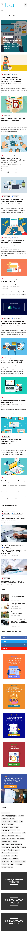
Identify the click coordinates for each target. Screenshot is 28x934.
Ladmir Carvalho (7, 864)
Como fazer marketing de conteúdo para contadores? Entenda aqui (19, 605)
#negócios (11, 835)
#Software (5, 844)
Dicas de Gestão (7, 853)
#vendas (23, 847)
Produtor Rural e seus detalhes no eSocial (17, 612)
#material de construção (15, 833)
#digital (15, 821)
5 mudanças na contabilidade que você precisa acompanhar (13, 482)
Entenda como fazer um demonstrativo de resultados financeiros (12, 42)
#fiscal (16, 827)
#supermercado (16, 844)
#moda (4, 835)
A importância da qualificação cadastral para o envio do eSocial (13, 322)
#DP (21, 821)
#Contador (21, 815)
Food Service (6, 858)
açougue (4, 850)
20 (19, 497)
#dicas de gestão (7, 821)
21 (21, 497)
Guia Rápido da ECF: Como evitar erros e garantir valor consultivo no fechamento (12, 581)
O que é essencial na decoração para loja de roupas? (17, 596)
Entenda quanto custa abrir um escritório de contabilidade (12, 242)
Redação (4, 485)
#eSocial (10, 824)
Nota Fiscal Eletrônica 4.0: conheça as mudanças (11, 283)
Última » (17, 499)
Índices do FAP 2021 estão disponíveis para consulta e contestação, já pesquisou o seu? (19, 622)
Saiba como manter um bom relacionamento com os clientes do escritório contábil (13, 160)
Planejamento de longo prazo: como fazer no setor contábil (12, 200)
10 (16, 497)
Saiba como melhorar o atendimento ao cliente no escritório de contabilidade (11, 79)
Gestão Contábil (5, 861)
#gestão (6, 830)
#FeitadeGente (7, 827)
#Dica (12, 818)
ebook (16, 852)
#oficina (18, 835)
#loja (18, 830)
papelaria (4, 867)
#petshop (12, 838)
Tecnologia (10, 867)
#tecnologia (6, 847)
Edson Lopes (7, 46)
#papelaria (5, 838)
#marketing (4, 832)
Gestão (15, 859)
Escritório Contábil (6, 855)
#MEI (24, 832)
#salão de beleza (6, 841)
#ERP (4, 824)
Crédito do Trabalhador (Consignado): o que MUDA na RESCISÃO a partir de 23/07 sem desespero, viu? (13, 552)
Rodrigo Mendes (6, 83)
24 (9, 499)
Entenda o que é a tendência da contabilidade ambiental (13, 120)
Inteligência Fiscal (18, 861)
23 (7, 499)
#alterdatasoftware (5, 812)
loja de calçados (19, 864)
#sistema (15, 841)
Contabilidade (14, 850)
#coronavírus (5, 818)
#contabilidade (9, 816)
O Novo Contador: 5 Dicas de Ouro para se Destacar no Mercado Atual (13, 519)
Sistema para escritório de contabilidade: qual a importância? (11, 441)
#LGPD (13, 830)
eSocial (14, 856)
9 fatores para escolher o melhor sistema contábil (13, 401)
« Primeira (8, 497)
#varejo (15, 847)
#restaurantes (20, 838)
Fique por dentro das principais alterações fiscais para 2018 (12, 362)
